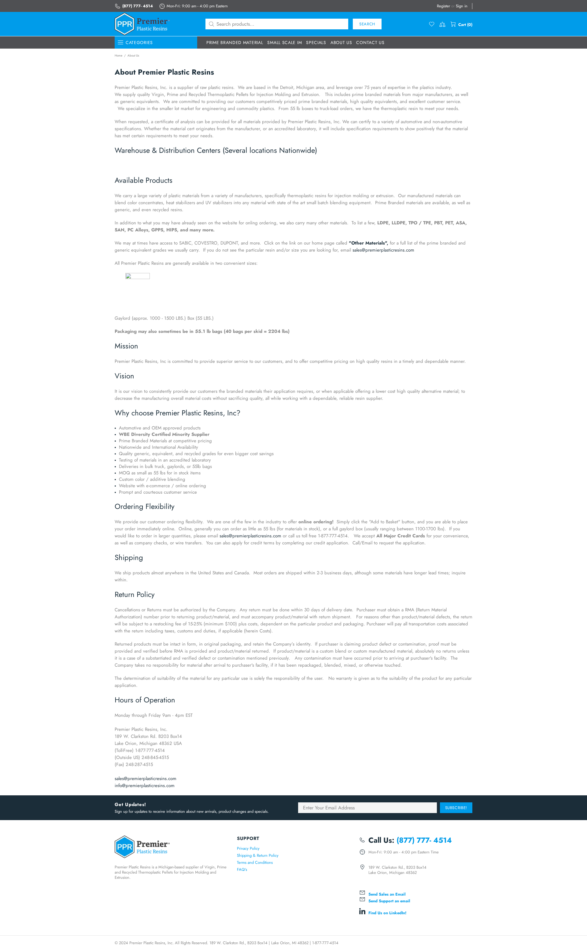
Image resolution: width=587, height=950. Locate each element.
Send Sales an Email (387, 894)
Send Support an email (389, 901)
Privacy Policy (248, 848)
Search (367, 24)
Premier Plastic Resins (142, 24)
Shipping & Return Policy (258, 855)
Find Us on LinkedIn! (387, 912)
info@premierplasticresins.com (145, 785)
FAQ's (242, 869)
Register (443, 6)
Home (118, 55)
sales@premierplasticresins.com (383, 250)
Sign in (461, 6)
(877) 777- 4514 (137, 6)
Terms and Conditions (255, 862)
